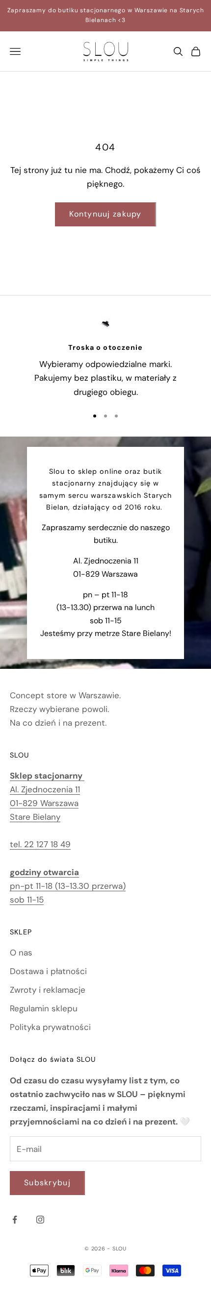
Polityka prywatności (50, 1027)
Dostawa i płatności (48, 971)
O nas (21, 952)
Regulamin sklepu (44, 1008)
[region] (105, 357)
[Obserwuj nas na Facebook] (15, 1219)
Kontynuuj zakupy (105, 214)
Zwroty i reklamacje (47, 989)
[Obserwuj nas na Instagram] (40, 1219)
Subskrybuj (47, 1182)
